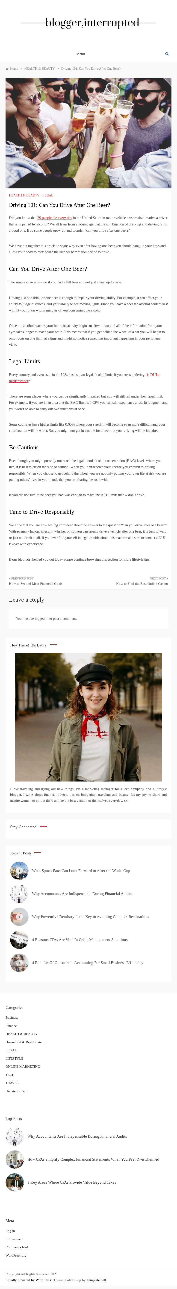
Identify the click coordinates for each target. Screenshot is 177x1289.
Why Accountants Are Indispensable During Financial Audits (82, 893)
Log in (10, 1231)
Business (12, 1017)
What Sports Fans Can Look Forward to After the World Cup (81, 870)
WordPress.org (16, 1255)
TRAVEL (12, 1083)
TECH (10, 1075)
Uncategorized (16, 1091)
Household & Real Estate (24, 1042)
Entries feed (14, 1239)
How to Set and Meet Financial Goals (35, 583)
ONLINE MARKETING (23, 1066)
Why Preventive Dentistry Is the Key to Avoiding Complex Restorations (90, 916)
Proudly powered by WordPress (29, 1280)
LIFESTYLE (14, 1058)
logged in (41, 618)
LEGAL (47, 195)
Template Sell (96, 1280)
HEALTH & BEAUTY (24, 195)
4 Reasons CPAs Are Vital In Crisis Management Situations (80, 939)
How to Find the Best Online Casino (142, 583)
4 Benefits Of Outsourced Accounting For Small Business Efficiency (87, 962)
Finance (11, 1026)
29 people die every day (54, 218)
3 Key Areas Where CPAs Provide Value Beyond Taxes (71, 1182)
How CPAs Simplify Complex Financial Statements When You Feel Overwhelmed (93, 1159)
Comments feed (17, 1247)
